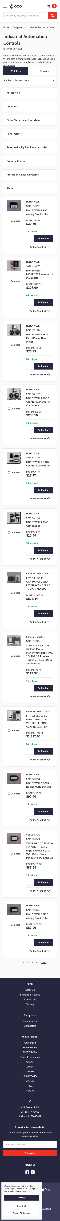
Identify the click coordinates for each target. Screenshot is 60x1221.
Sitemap (30, 1004)
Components (30, 1021)
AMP (30, 1066)
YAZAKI (30, 1062)
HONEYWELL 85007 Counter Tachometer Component (38, 402)
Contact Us (30, 999)
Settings (22, 1197)
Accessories (13, 92)
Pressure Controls (17, 161)
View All (30, 1090)
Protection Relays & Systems (23, 174)
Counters (12, 106)
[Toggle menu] (4, 6)
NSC (30, 1085)
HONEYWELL (30, 1047)
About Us (30, 989)
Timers (11, 188)
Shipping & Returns (30, 994)
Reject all (21, 1206)
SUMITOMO (30, 1076)
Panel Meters (14, 133)
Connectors (30, 1025)
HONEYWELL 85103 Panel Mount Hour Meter (37, 338)
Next (43, 962)
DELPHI (30, 1071)
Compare (44, 71)
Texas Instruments (30, 1057)
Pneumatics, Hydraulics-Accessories (27, 147)
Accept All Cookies (21, 1213)
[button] (15, 71)
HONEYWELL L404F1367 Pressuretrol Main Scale (39, 274)
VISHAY (30, 1081)
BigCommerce (44, 1208)
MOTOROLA (30, 1052)
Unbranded (30, 1042)
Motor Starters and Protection (23, 120)
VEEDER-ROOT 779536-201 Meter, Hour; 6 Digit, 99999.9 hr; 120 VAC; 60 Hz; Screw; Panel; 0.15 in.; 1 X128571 (39, 850)
